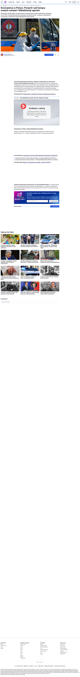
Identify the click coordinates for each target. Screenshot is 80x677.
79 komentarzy (49, 54)
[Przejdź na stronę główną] (2, 3)
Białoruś (21, 656)
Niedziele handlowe (43, 645)
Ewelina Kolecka (7, 54)
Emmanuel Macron (63, 648)
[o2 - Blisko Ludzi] (6, 2)
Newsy (41, 644)
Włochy (21, 649)
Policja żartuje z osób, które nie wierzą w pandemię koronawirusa (39, 94)
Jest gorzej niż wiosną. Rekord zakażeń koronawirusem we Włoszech (40, 155)
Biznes (40, 2)
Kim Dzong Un (62, 644)
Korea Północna (23, 644)
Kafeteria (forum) (3, 645)
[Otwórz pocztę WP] (66, 2)
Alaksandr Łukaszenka (64, 649)
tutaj (24, 674)
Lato (41, 652)
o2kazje (18, 2)
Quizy (23, 2)
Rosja (21, 648)
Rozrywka (28, 2)
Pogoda (35, 2)
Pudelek (1, 648)
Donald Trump (62, 645)
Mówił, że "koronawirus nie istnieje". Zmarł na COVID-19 (37, 162)
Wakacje (41, 653)
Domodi (1, 644)
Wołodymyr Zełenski (63, 652)
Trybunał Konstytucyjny (44, 649)
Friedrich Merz (62, 653)
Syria (21, 651)
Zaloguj (74, 2)
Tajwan (21, 652)
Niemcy (21, 655)
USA (21, 653)
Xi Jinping (62, 651)
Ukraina (21, 645)
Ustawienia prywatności (59, 666)
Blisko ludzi (11, 2)
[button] (69, 2)
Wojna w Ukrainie (43, 651)
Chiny (41, 648)
